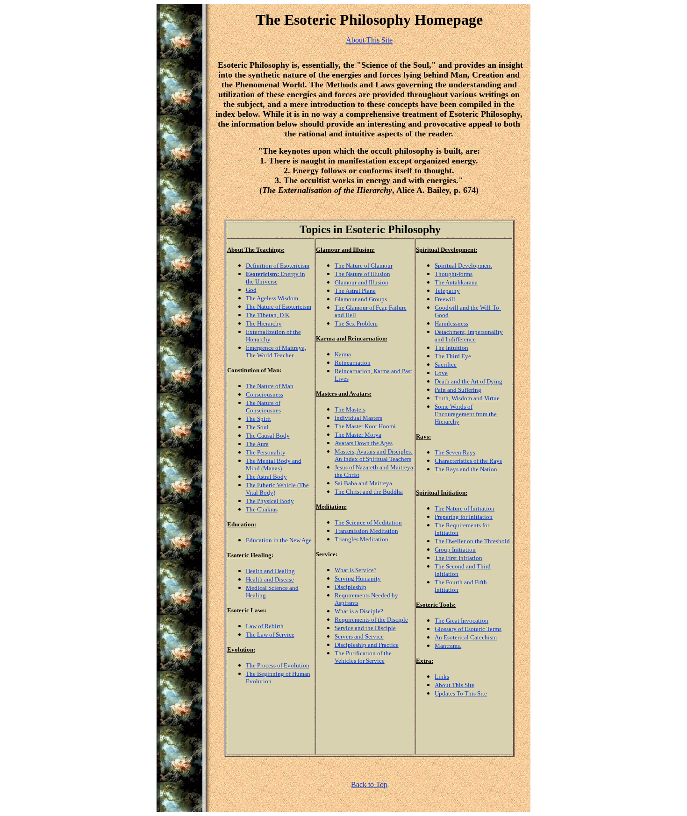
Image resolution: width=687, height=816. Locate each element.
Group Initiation (455, 549)
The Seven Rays (455, 452)
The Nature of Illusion (362, 273)
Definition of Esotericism (277, 265)
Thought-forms (453, 273)
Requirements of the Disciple (371, 619)
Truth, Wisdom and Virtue (467, 398)
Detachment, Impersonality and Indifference (469, 335)
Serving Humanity (358, 578)
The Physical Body (270, 500)
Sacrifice (446, 364)
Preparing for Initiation (464, 516)
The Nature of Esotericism (278, 306)
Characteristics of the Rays (468, 460)
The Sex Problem (356, 323)
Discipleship (350, 586)
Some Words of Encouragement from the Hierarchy (466, 414)
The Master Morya (358, 434)
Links (442, 676)
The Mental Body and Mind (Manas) (273, 464)
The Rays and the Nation (466, 469)
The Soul (257, 427)
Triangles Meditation (361, 539)
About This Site (454, 684)
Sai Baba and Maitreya (363, 483)
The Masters (350, 409)
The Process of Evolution (277, 665)
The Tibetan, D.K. (268, 315)
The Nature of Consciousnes (263, 406)
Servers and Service (359, 636)
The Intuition (451, 347)
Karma (343, 354)
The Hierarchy (264, 323)
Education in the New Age (279, 540)
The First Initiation (458, 557)
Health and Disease (270, 579)
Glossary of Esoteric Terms (468, 628)
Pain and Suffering (458, 389)
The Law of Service (270, 634)
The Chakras (262, 509)
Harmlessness (451, 323)
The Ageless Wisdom (272, 298)
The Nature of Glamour (364, 265)
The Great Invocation (461, 620)
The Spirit (258, 418)
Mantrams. (448, 645)
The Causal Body (268, 435)
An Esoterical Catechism (466, 637)
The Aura (257, 443)
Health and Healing (270, 571)
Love (441, 372)
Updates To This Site (461, 693)
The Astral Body (266, 476)
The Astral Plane (355, 290)
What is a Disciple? (359, 611)
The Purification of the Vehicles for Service (363, 657)
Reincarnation (353, 362)
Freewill (445, 299)
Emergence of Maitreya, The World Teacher (276, 351)
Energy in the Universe (275, 277)
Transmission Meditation (366, 530)
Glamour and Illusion (361, 282)
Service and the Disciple (365, 628)
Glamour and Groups (361, 299)
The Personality (266, 452)
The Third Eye (453, 356)
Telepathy (447, 290)
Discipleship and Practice (367, 644)
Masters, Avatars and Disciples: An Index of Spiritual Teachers (374, 455)
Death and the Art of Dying (468, 381)
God (251, 289)
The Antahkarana (456, 282)
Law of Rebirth (265, 626)
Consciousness (264, 394)
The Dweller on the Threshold (472, 541)
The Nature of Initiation (464, 508)
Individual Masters (358, 417)
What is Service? (356, 570)
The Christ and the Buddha (369, 491)
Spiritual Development (463, 265)
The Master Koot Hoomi (365, 426)
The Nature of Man (269, 386)
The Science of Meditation (368, 522)
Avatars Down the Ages (364, 443)
